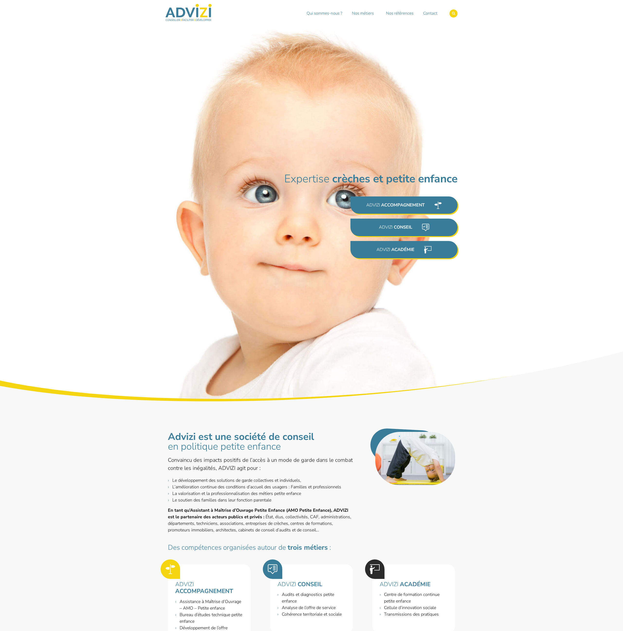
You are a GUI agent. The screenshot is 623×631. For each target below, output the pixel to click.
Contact (430, 13)
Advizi (204, 587)
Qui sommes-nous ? (324, 13)
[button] (453, 13)
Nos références (399, 13)
